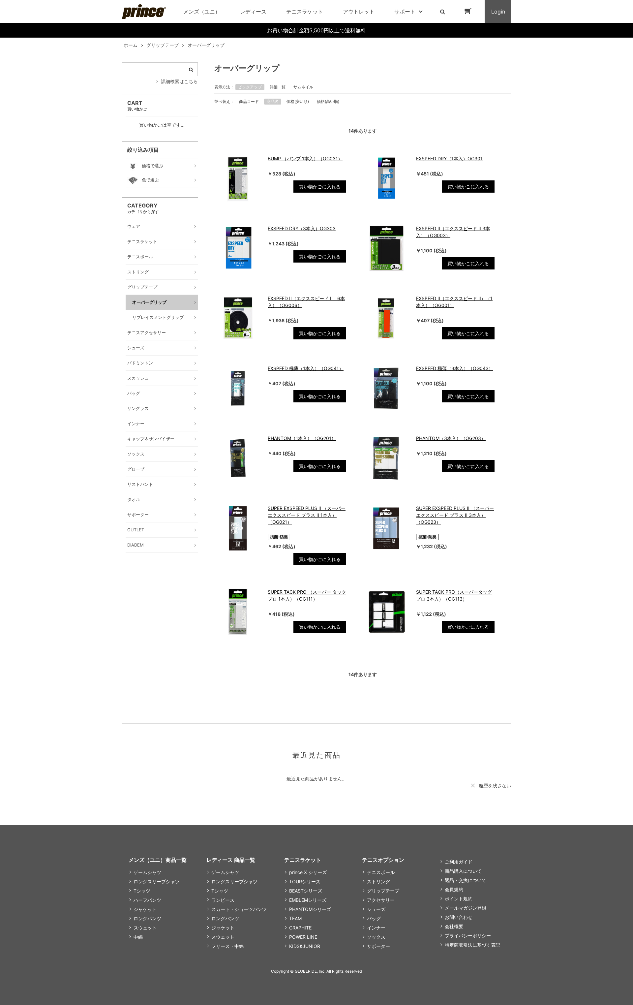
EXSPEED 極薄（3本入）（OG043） (454, 368)
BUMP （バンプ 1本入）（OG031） (305, 158)
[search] (190, 69)
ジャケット (145, 909)
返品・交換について (465, 880)
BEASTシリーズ (305, 891)
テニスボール (381, 872)
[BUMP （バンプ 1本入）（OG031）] (237, 178)
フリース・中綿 (227, 946)
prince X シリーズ (308, 872)
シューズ (376, 909)
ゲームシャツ (147, 872)
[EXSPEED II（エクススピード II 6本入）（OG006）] (237, 318)
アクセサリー (381, 900)
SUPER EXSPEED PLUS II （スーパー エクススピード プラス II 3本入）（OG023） (455, 515)
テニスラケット (304, 11)
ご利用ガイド (458, 861)
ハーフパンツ (147, 900)
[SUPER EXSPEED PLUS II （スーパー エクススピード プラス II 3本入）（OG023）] (386, 528)
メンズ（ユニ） (201, 11)
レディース (253, 11)
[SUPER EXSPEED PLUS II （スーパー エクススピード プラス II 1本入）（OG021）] (237, 528)
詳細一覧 (278, 86)
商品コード (249, 101)
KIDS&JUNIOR (304, 946)
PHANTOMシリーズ (310, 909)
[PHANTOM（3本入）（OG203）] (386, 458)
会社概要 (454, 926)
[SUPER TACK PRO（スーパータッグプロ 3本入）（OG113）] (386, 611)
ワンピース (222, 900)
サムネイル (303, 86)
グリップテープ (383, 891)
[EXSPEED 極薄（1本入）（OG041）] (237, 388)
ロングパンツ (147, 918)
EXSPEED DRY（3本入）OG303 (302, 228)
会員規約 (454, 889)
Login (498, 11)
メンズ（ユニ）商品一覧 (158, 860)
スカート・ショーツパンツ (239, 909)
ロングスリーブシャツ (157, 881)
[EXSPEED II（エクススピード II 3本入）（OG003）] (386, 248)
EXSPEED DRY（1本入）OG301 (449, 158)
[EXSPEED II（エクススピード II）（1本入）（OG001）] (386, 318)
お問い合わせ (458, 917)
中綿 (138, 937)
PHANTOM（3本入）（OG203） (451, 438)
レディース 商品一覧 (230, 860)
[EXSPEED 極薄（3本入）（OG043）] (386, 388)
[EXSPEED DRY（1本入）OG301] (386, 178)
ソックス (376, 937)
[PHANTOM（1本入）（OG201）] (237, 458)
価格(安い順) (297, 101)
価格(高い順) (328, 101)
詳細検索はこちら (179, 81)
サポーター (378, 946)
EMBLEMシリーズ (307, 900)
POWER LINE (303, 937)
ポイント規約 (458, 898)
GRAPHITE (300, 927)
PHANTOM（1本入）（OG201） (302, 438)
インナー (376, 927)
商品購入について (463, 871)
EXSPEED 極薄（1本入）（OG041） (306, 368)
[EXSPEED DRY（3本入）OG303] (237, 248)
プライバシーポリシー (468, 935)
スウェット (145, 927)
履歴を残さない (495, 785)
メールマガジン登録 (465, 908)
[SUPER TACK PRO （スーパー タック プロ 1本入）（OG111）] (237, 611)
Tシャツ (142, 891)
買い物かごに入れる (320, 186)
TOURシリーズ (304, 881)
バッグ (374, 918)
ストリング (378, 881)
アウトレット (359, 11)
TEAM (295, 918)
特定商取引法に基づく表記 (472, 945)
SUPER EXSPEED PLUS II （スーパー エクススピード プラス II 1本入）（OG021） (307, 515)
